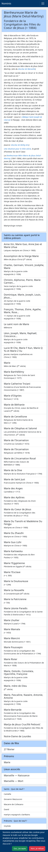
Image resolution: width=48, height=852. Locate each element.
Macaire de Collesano (13, 804)
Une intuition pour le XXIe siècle (17, 148)
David (6, 809)
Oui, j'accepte (20, 848)
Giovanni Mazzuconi (13, 799)
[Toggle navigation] (42, 3)
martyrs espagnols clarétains (17, 814)
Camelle (7, 794)
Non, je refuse (37, 848)
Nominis (6, 3)
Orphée (7, 826)
